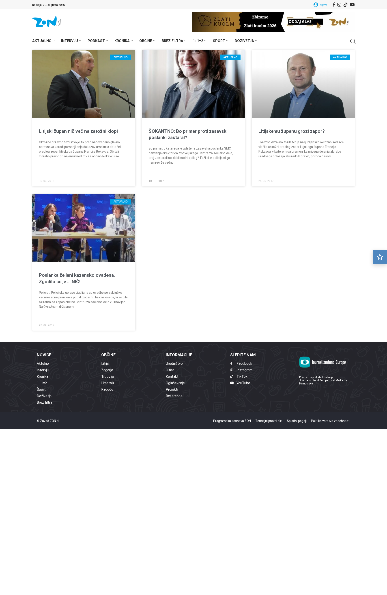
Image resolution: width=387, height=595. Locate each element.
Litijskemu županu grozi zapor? (291, 131)
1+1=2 (198, 41)
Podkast (96, 41)
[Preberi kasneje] (380, 257)
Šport (219, 41)
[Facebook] (333, 4)
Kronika (122, 41)
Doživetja (244, 41)
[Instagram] (339, 4)
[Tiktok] (345, 4)
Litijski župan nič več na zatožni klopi (78, 131)
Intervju (69, 41)
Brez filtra (172, 41)
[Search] (352, 41)
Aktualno (42, 41)
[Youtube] (352, 4)
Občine (145, 41)
